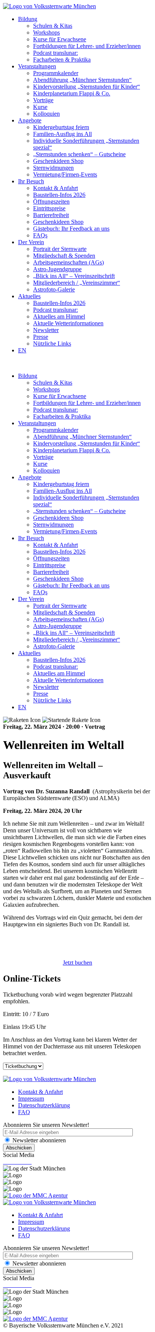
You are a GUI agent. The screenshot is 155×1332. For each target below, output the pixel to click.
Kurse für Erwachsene (59, 39)
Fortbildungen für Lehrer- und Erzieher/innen (87, 46)
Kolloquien (46, 113)
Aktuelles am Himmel (59, 316)
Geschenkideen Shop (58, 161)
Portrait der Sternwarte (60, 249)
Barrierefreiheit (51, 215)
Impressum (31, 1098)
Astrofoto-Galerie (54, 289)
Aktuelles (29, 296)
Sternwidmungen (53, 168)
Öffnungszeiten (51, 201)
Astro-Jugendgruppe (57, 269)
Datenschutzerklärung (44, 1105)
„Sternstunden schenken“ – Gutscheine (79, 154)
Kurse (40, 107)
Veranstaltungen (37, 66)
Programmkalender (55, 73)
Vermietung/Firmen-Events (65, 174)
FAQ (24, 1112)
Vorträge (43, 100)
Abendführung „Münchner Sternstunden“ (82, 80)
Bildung (27, 19)
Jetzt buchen (77, 962)
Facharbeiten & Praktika (62, 59)
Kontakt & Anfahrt (55, 188)
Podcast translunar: (55, 53)
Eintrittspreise (49, 208)
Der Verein (31, 242)
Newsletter (46, 330)
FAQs (40, 235)
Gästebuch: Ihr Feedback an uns (71, 228)
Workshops (46, 32)
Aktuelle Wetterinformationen (68, 323)
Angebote (29, 120)
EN (22, 350)
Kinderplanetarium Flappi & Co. (71, 93)
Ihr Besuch (31, 181)
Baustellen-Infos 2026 (59, 195)
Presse (40, 337)
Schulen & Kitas (52, 26)
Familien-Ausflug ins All (62, 134)
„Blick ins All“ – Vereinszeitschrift (74, 276)
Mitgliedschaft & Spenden (64, 255)
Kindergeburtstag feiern (61, 127)
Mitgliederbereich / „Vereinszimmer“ (76, 282)
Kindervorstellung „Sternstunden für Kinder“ (86, 86)
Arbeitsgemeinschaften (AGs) (68, 262)
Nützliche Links (52, 343)
